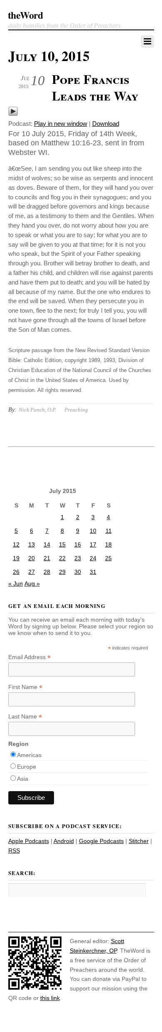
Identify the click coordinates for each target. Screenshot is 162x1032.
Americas (29, 755)
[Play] (13, 114)
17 (93, 544)
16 (77, 544)
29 (62, 572)
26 (16, 572)
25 (108, 558)
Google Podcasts (101, 841)
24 (93, 558)
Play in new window (60, 123)
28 (47, 572)
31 (93, 572)
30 (77, 572)
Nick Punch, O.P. (37, 410)
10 (93, 530)
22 (62, 558)
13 (31, 544)
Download (105, 123)
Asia (22, 778)
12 (16, 544)
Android (64, 841)
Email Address (29, 657)
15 (62, 544)
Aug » (32, 583)
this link (50, 998)
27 (31, 572)
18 (108, 544)
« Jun (15, 583)
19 (16, 558)
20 (31, 558)
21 (47, 558)
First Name (25, 687)
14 (47, 544)
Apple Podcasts (28, 841)
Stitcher (139, 841)
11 (109, 530)
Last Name (25, 717)
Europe (26, 766)
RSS (14, 850)
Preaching (76, 410)
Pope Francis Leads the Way (95, 87)
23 (77, 558)
